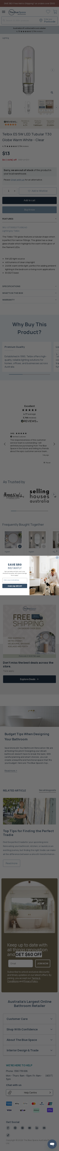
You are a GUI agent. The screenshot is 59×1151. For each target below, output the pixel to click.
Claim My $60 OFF (15, 586)
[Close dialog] (57, 557)
